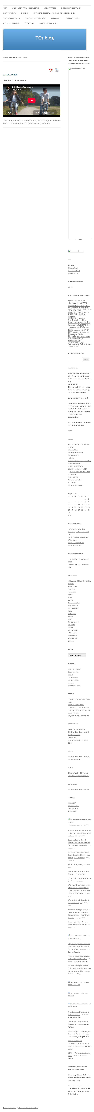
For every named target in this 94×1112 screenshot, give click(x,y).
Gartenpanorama (9, 13)
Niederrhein (85, 332)
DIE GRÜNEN (76, 314)
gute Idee (86, 325)
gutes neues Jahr (74, 327)
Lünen (85, 329)
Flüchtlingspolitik (73, 320)
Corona (88, 309)
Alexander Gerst (73, 306)
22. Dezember (10, 74)
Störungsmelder (73, 806)
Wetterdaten (72, 633)
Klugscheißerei (73, 605)
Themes (71, 683)
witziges (71, 641)
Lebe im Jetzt (45, 123)
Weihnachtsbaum (85, 344)
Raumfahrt (71, 625)
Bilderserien (84, 307)
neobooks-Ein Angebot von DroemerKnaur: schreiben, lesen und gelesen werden (79, 710)
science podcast (74, 938)
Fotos (70, 597)
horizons (25, 13)
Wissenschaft (73, 346)
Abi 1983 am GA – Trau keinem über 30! (25, 8)
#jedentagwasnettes (76, 300)
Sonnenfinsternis (73, 342)
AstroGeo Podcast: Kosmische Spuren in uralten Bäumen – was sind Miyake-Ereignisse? (79, 855)
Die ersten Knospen (74, 545)
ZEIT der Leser (73, 808)
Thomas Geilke (73, 559)
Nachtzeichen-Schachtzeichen (80, 472)
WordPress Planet (74, 686)
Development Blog (74, 669)
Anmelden (71, 265)
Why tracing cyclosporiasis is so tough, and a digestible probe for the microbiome (79, 946)
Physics (80, 334)
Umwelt (70, 627)
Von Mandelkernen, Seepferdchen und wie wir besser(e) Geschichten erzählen (79, 833)
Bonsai (70, 595)
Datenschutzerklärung (70, 8)
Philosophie (72, 614)
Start (5, 8)
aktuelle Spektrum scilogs (78, 825)
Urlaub (82, 342)
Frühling (83, 320)
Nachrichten (56, 18)
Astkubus (87, 306)
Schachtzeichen (74, 341)
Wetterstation (72, 636)
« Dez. (70, 515)
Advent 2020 (41, 120)
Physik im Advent (83, 337)
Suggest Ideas (73, 677)
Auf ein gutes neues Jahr (76, 529)
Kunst (86, 327)
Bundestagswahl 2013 (78, 309)
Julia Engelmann (34, 123)
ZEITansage (72, 811)
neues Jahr (78, 332)
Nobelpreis (72, 334)
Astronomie (72, 307)
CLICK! (70, 287)
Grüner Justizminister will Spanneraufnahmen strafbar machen (78, 1043)
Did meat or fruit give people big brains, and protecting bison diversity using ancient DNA (79, 968)
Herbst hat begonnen (75, 864)
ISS (82, 327)
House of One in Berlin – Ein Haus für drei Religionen (54, 13)
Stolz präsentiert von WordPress (28, 1108)
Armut (81, 306)
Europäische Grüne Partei (76, 318)
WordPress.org (73, 273)
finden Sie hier (73, 1094)
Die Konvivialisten (74, 735)
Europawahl (72, 317)
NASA (71, 332)
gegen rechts (83, 322)
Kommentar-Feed (74, 271)
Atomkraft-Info (50, 8)
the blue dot (30, 23)
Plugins (70, 675)
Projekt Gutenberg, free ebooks (78, 716)
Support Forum (73, 680)
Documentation (73, 672)
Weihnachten (73, 344)
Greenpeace (72, 325)
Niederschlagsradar (11, 23)
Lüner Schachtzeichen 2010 (35, 18)
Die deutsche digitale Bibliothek (78, 732)
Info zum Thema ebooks (76, 705)
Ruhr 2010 (78, 339)
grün (79, 324)
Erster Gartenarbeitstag (76, 543)
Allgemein (49, 120)
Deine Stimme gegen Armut (78, 312)
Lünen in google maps (11, 18)
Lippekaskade (78, 330)
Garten (72, 322)
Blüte (69, 309)
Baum (78, 307)
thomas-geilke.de (74, 1080)
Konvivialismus (73, 608)
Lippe (70, 330)
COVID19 (80, 310)
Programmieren (73, 622)
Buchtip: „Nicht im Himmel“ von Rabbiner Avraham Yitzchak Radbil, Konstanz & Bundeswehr (79, 842)
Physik (72, 336)
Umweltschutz (73, 630)
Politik (70, 339)
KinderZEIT (72, 803)
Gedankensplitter (73, 603)
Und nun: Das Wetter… (48, 23)
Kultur (55, 120)
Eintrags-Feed (72, 268)
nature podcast (73, 18)
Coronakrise (72, 310)
